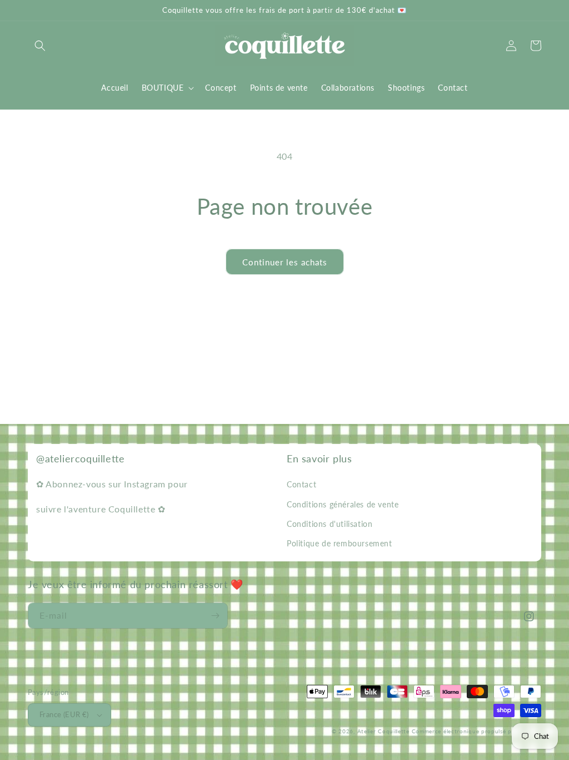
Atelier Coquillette (383, 731)
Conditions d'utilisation (329, 524)
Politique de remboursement (339, 543)
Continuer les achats (284, 262)
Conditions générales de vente (342, 504)
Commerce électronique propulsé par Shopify (476, 731)
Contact (301, 484)
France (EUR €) (64, 714)
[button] (40, 45)
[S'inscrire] (215, 616)
